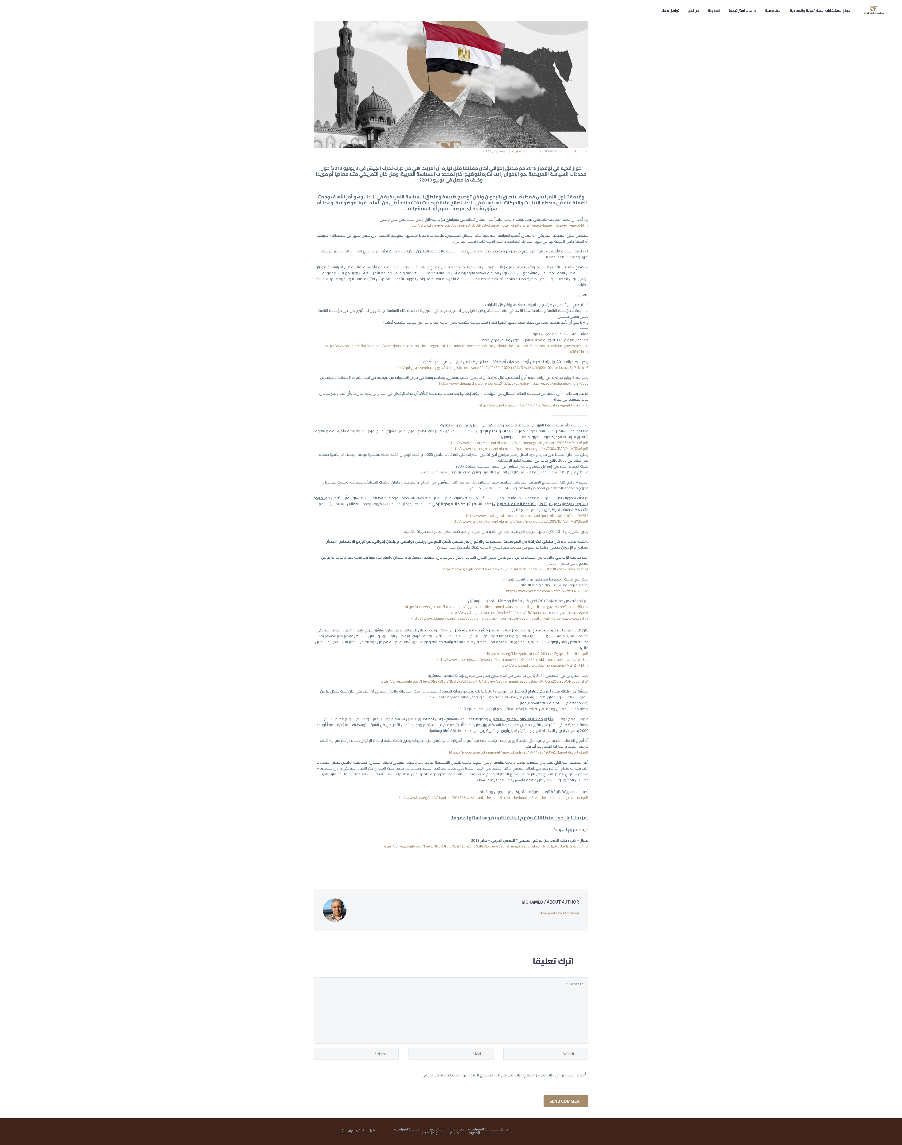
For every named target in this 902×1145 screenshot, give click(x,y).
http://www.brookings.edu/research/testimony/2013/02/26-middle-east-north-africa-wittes (512, 659)
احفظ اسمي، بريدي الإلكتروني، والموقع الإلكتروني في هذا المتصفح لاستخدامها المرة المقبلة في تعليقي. (503, 1075)
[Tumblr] (564, 865)
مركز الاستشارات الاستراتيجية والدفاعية (820, 11)
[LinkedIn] (557, 865)
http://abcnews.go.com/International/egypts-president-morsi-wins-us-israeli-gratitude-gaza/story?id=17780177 (496, 606)
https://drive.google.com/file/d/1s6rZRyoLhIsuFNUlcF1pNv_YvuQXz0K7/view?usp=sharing (515, 568)
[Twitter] (578, 865)
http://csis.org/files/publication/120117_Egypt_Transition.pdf (537, 653)
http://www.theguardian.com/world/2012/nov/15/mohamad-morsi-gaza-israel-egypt (519, 612)
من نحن (694, 11)
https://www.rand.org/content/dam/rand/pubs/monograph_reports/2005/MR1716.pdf (517, 442)
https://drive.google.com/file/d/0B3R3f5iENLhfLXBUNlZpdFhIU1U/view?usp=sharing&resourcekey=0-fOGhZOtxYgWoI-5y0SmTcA (484, 681)
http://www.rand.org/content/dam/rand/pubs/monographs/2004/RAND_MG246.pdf (519, 448)
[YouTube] (575, 1131)
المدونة (714, 11)
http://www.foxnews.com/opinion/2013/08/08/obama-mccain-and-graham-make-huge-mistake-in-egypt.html (499, 225)
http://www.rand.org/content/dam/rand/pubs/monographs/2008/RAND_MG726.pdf (519, 521)
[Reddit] (550, 865)
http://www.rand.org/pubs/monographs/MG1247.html (544, 665)
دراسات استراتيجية (743, 11)
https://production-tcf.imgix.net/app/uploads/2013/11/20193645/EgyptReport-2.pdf (518, 752)
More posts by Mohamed (559, 913)
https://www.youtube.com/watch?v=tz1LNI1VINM (547, 590)
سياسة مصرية (522, 151)
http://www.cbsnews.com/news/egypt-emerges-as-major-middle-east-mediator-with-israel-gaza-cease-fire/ (499, 618)
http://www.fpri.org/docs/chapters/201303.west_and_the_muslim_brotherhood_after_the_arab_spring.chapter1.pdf (492, 797)
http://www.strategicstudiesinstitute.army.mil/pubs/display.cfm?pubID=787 (527, 515)
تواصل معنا (670, 11)
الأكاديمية (773, 11)
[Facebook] (585, 865)
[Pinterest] (571, 865)
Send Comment (566, 1101)
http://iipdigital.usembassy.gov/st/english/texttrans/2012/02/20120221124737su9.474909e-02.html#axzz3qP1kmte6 (491, 367)
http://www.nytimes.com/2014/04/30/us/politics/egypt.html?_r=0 (533, 405)
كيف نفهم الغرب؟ (571, 829)
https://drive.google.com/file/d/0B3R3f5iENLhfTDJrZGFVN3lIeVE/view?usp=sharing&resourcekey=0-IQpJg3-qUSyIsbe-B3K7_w (485, 846)
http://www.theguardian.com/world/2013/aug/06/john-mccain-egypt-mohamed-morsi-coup (513, 383)
